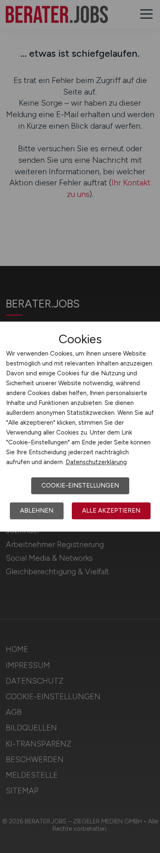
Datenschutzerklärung (96, 462)
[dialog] (80, 426)
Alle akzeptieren (111, 510)
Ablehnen (36, 510)
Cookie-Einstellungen (80, 485)
